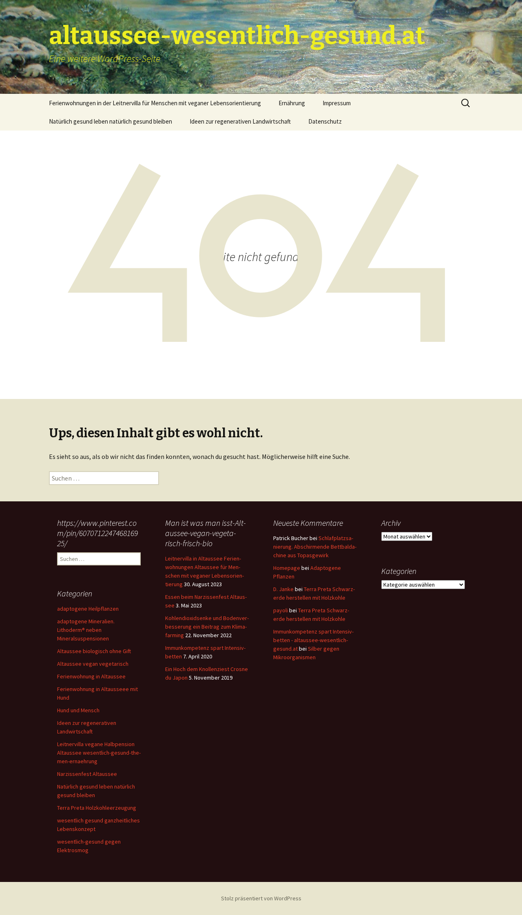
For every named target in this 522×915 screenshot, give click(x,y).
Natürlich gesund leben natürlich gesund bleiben (110, 121)
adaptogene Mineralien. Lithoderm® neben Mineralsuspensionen (86, 630)
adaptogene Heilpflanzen (88, 608)
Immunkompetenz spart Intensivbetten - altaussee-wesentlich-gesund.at (313, 640)
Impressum (337, 103)
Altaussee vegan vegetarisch (92, 663)
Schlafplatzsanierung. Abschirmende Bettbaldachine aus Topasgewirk (314, 546)
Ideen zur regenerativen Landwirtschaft (240, 121)
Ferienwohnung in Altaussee (91, 676)
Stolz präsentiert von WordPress (261, 898)
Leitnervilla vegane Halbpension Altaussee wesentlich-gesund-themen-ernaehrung (99, 752)
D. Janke (283, 589)
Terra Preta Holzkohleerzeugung (96, 807)
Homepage (286, 568)
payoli (280, 610)
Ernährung (292, 103)
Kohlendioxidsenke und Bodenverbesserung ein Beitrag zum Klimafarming (207, 626)
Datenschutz (325, 121)
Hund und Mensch (78, 710)
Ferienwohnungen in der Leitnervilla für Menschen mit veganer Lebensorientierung (155, 103)
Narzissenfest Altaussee (87, 774)
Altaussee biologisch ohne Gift (94, 651)
